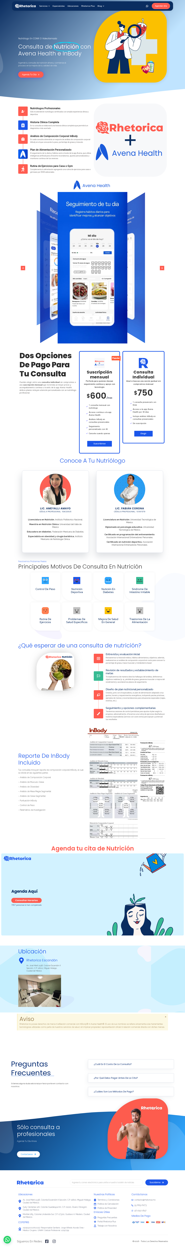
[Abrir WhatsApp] (147, 6)
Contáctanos (139, 1194)
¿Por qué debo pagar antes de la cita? (116, 1077)
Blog (100, 6)
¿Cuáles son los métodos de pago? (114, 1091)
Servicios (43, 6)
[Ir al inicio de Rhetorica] (25, 6)
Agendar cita (161, 6)
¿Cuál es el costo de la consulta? (113, 1064)
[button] (23, 268)
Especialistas (59, 6)
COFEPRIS (23, 1222)
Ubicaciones (73, 6)
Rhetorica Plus (88, 6)
